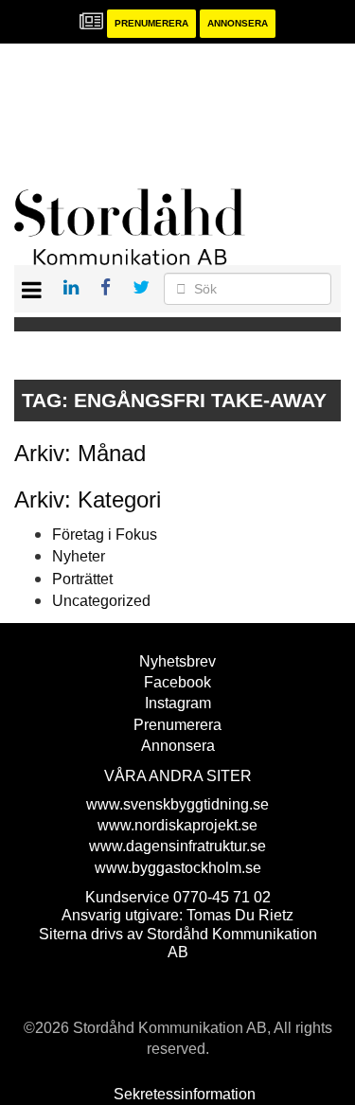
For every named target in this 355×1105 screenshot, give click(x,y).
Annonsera (237, 23)
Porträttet (82, 579)
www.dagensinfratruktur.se (177, 846)
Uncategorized (101, 601)
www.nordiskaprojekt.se (177, 825)
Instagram (178, 703)
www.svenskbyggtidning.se (177, 804)
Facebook (177, 682)
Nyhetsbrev (177, 661)
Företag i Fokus (104, 534)
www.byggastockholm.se (178, 868)
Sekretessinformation (185, 1094)
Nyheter (78, 556)
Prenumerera (151, 23)
